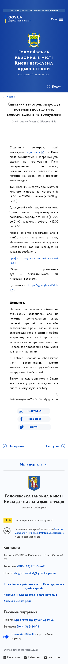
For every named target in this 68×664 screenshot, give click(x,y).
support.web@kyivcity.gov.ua (33, 620)
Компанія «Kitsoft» (23, 634)
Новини (11, 96)
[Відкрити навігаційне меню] (61, 19)
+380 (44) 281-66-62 (31, 566)
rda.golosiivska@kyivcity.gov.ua (34, 573)
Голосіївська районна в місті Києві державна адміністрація (34, 586)
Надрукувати (35, 411)
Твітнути (33, 427)
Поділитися (34, 419)
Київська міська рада (17, 601)
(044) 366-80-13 (28, 626)
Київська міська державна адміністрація (30, 595)
